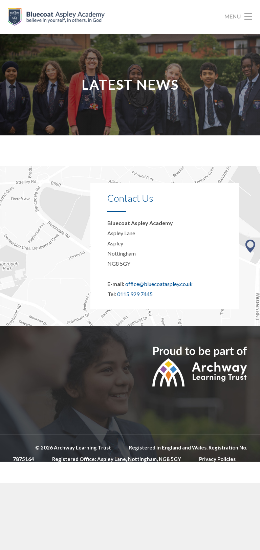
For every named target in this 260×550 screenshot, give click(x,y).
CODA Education (227, 470)
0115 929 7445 (135, 294)
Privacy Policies (217, 459)
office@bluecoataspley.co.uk (159, 284)
